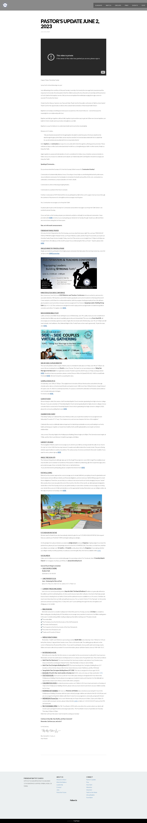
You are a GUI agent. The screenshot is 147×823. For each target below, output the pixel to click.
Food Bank (89, 797)
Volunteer (89, 790)
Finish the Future (61, 792)
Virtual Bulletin (90, 795)
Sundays (98, 5)
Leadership (59, 785)
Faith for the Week (91, 792)
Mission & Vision (61, 779)
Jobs (57, 790)
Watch (108, 5)
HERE (101, 673)
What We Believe (61, 782)
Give (143, 5)
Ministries (89, 787)
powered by (73, 821)
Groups (118, 5)
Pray (127, 5)
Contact (58, 787)
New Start (89, 785)
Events (135, 5)
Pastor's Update (91, 779)
